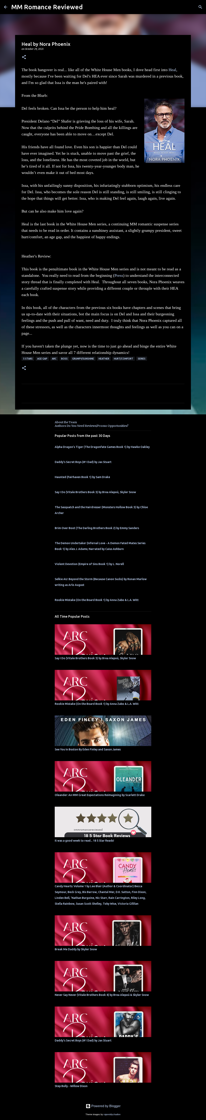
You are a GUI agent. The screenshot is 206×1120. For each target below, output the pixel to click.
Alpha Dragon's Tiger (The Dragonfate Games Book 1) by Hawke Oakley (102, 447)
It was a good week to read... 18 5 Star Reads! (84, 840)
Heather (104, 358)
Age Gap (42, 358)
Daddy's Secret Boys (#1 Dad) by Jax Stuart (83, 462)
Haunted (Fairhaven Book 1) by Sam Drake (82, 477)
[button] (24, 57)
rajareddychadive (112, 1114)
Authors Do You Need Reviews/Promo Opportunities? (91, 426)
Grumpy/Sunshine (83, 358)
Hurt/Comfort (123, 358)
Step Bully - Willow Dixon (71, 1086)
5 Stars (28, 358)
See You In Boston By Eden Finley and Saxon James (88, 749)
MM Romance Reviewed (47, 6)
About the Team (66, 422)
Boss (64, 358)
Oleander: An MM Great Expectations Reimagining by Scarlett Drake (100, 795)
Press (118, 275)
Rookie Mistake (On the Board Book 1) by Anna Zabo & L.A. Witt (97, 600)
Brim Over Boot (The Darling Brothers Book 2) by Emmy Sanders (97, 528)
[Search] (200, 7)
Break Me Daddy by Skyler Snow (76, 949)
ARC (54, 358)
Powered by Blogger (106, 1106)
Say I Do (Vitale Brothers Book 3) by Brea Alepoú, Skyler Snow (95, 492)
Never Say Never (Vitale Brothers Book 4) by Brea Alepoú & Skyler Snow (102, 994)
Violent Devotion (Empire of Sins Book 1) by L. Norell (89, 564)
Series (141, 358)
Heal (172, 69)
